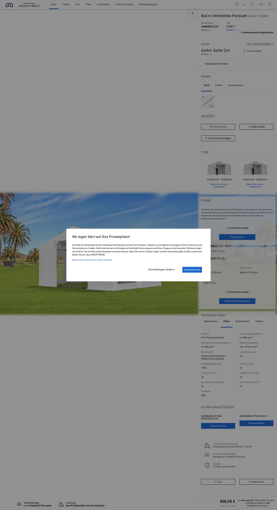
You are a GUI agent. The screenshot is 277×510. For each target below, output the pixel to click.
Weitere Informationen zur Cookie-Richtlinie (92, 260)
